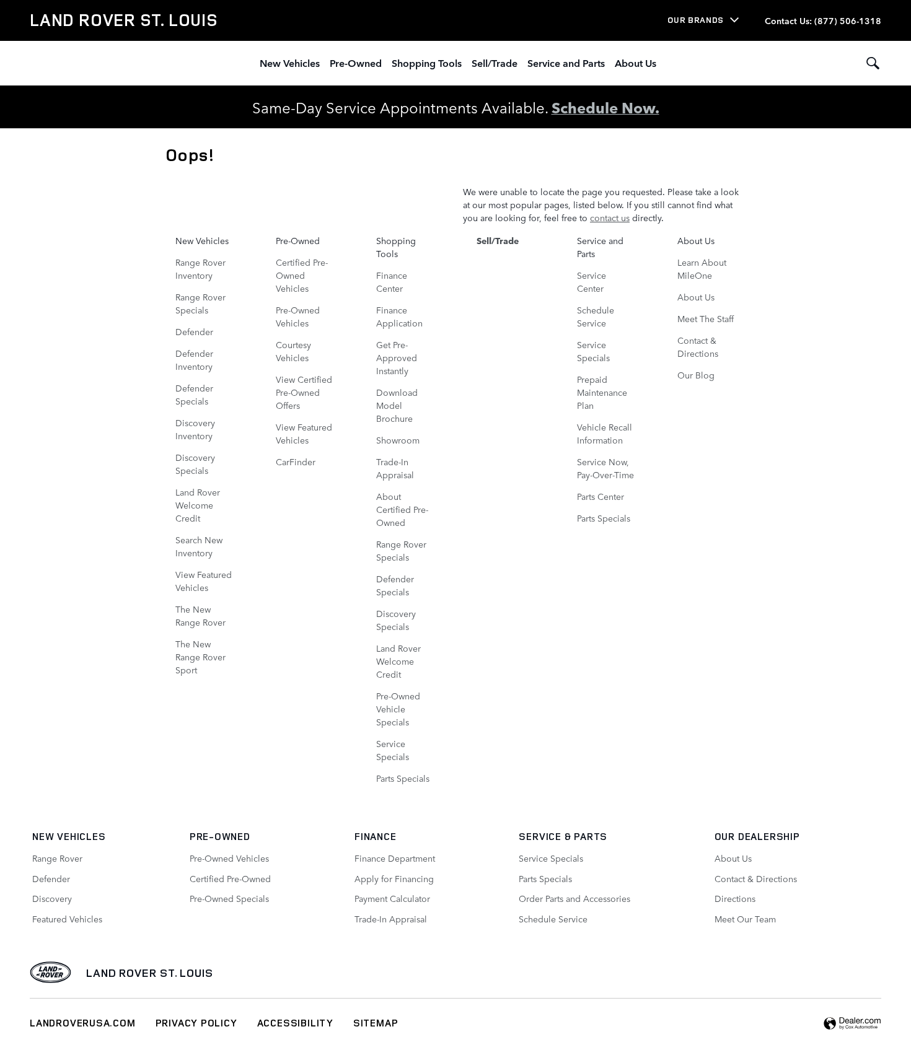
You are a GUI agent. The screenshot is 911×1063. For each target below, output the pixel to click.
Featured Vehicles (67, 918)
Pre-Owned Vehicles (298, 316)
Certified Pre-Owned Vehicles (302, 275)
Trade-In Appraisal (395, 468)
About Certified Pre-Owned (402, 509)
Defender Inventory (194, 359)
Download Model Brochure (397, 405)
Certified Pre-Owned (230, 878)
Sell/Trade (494, 62)
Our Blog (696, 375)
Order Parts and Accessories (574, 898)
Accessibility (295, 1023)
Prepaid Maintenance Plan (602, 392)
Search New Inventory (198, 546)
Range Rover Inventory (200, 268)
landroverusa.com (83, 1023)
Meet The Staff (705, 318)
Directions (735, 898)
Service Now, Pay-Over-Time (605, 468)
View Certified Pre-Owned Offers (304, 392)
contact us (610, 217)
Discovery (52, 898)
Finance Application (399, 316)
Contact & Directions (697, 346)
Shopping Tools (427, 62)
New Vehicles (290, 62)
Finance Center (391, 281)
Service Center (591, 281)
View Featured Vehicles (203, 580)
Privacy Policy (196, 1023)
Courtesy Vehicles (293, 351)
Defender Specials (194, 394)
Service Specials (392, 750)
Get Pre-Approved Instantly (396, 357)
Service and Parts (566, 62)
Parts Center (600, 496)
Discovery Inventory (195, 429)
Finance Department (394, 858)
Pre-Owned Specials (229, 898)
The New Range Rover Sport (200, 656)
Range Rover (57, 858)
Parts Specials (402, 778)
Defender (194, 331)
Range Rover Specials (200, 303)
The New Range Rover (200, 615)
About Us (635, 62)
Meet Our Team (745, 918)
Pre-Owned (356, 62)
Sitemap (375, 1023)
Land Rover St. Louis (149, 972)
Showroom (398, 440)
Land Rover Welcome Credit (197, 505)
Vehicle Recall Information (604, 433)
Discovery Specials (195, 463)
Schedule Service (595, 316)
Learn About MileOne (701, 268)
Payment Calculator (392, 898)
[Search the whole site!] (873, 63)
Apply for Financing (394, 878)
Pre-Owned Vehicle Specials (398, 708)
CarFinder (295, 461)
